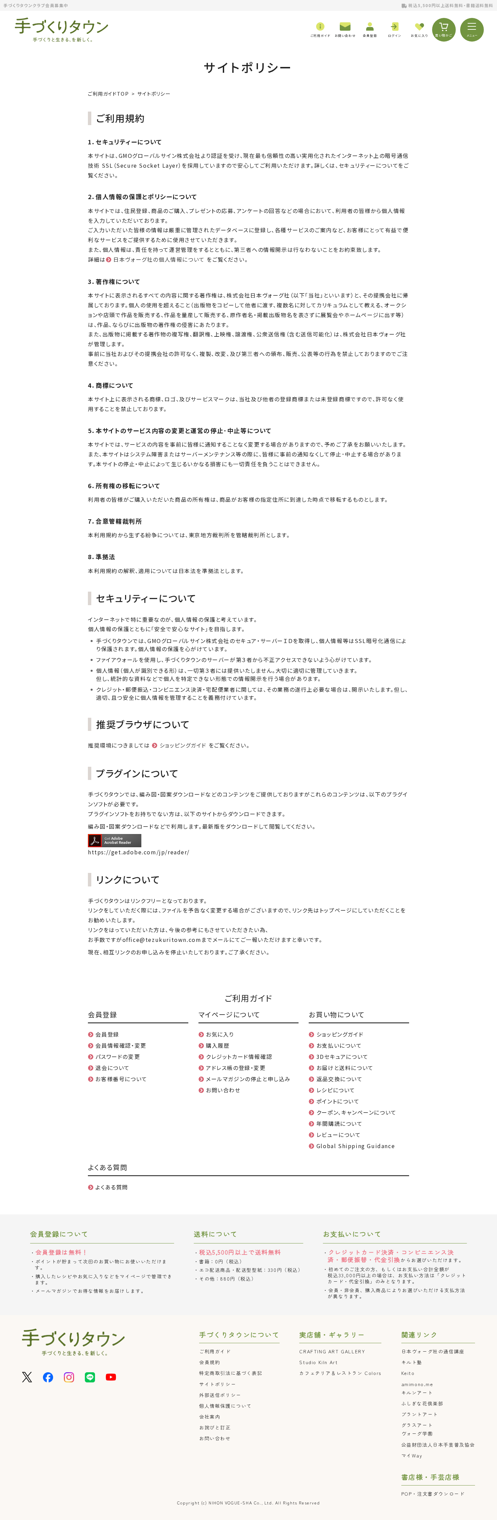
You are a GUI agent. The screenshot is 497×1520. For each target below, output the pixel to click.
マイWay (412, 1455)
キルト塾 (411, 1362)
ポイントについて (338, 1101)
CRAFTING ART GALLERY (332, 1351)
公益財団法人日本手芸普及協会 (438, 1444)
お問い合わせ (223, 1090)
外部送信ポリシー (220, 1395)
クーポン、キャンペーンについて (356, 1112)
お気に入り (220, 1034)
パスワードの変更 (117, 1056)
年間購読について (339, 1123)
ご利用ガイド (215, 1351)
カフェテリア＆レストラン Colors (340, 1373)
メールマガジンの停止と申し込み (248, 1079)
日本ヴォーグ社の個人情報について (159, 259)
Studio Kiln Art (318, 1362)
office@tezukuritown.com (162, 939)
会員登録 (107, 1034)
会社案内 (209, 1416)
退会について (112, 1068)
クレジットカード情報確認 (239, 1056)
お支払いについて (339, 1045)
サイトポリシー (217, 1384)
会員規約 (209, 1362)
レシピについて (335, 1090)
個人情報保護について (225, 1405)
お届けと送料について (345, 1068)
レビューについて (338, 1135)
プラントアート (419, 1414)
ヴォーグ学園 (417, 1433)
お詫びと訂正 (215, 1427)
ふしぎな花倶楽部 (422, 1403)
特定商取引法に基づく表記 (230, 1373)
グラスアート (417, 1425)
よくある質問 (111, 1187)
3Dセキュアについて (342, 1056)
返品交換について (339, 1079)
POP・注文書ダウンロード (433, 1493)
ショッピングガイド (183, 745)
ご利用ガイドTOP (108, 93)
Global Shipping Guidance (355, 1146)
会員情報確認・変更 (120, 1045)
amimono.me (417, 1384)
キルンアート (417, 1392)
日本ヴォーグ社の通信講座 (433, 1351)
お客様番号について (121, 1079)
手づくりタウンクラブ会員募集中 (35, 5)
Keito (408, 1373)
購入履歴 (218, 1045)
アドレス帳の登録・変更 (236, 1068)
